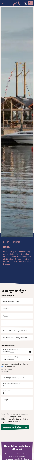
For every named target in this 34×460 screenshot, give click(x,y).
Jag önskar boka (14, 364)
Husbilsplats (8, 369)
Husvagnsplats (9, 367)
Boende (6, 372)
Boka (30, 3)
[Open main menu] (3, 2)
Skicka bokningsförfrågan (12, 427)
